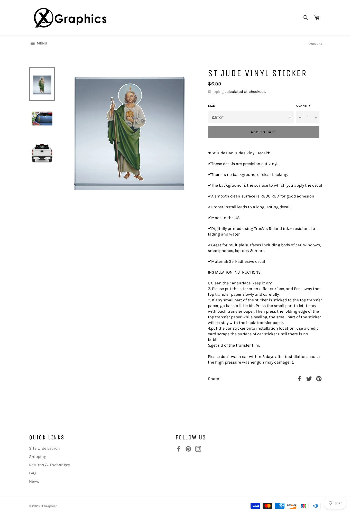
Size (211, 105)
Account (315, 44)
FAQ (32, 473)
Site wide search (44, 448)
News (34, 481)
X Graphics (49, 506)
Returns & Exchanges (49, 464)
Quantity (303, 105)
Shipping (216, 91)
